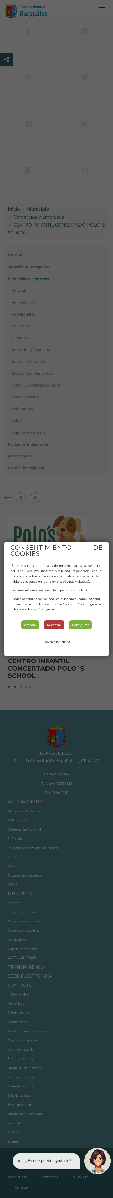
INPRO (65, 642)
